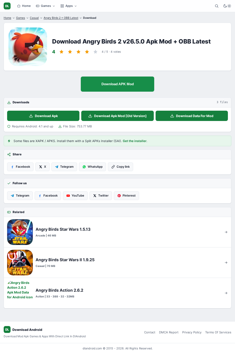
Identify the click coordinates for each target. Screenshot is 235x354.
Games (46, 6)
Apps (69, 6)
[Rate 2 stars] (70, 52)
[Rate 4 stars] (87, 52)
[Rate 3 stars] (78, 52)
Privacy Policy (191, 332)
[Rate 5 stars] (95, 52)
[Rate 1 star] (61, 52)
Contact (149, 332)
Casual (34, 17)
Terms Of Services (218, 332)
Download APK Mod (117, 84)
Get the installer (134, 141)
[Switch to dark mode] (227, 6)
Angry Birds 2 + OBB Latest (61, 17)
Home (26, 6)
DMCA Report (169, 332)
